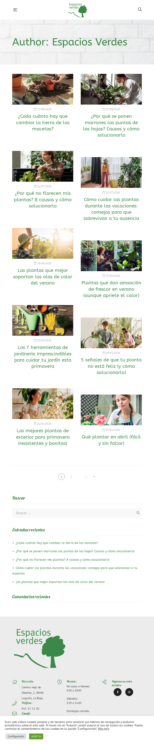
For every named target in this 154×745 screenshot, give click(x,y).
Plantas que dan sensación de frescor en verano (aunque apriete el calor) (111, 289)
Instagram (129, 692)
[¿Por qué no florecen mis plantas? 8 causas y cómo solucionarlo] (42, 166)
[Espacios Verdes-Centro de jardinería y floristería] (77, 9)
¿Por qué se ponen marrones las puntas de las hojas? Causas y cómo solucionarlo (75, 551)
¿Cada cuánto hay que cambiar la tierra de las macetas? (42, 122)
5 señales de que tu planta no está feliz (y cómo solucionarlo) (111, 366)
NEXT (94, 477)
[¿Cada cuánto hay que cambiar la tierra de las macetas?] (42, 89)
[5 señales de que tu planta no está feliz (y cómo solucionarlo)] (111, 332)
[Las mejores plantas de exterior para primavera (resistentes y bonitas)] (42, 403)
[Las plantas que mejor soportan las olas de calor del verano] (42, 243)
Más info (103, 728)
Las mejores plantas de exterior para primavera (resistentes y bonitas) (43, 437)
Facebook (118, 692)
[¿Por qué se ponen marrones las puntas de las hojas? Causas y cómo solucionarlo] (111, 89)
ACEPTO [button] (36, 736)
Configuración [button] (16, 736)
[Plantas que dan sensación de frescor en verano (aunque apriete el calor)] (111, 255)
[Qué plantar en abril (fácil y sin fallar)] (111, 410)
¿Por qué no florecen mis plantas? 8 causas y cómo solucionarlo (43, 199)
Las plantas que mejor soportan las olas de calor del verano (42, 277)
